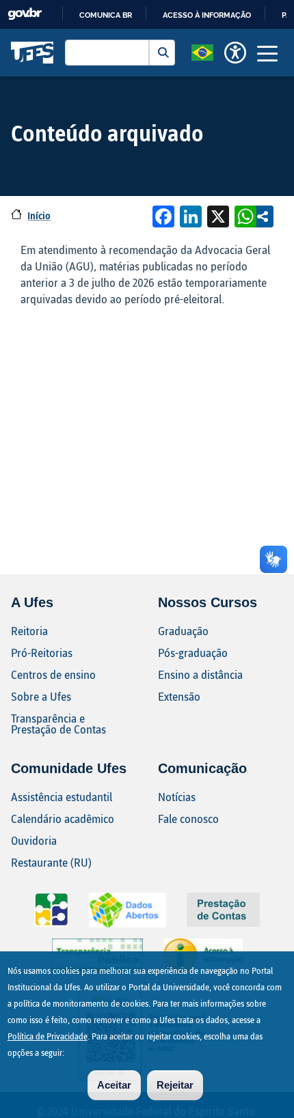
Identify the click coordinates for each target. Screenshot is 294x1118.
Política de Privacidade (48, 1036)
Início (39, 215)
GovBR (25, 14)
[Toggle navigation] (267, 52)
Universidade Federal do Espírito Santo (32, 53)
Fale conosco (188, 818)
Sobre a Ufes (41, 696)
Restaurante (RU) (51, 862)
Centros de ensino (53, 674)
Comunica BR (105, 15)
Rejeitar (175, 1085)
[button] (202, 51)
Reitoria (29, 631)
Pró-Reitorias (41, 652)
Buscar (162, 53)
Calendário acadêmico (62, 818)
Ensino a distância (200, 674)
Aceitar (114, 1085)
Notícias (177, 796)
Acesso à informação (207, 15)
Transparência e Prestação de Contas (58, 723)
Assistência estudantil (61, 796)
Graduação (183, 631)
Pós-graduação (193, 652)
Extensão (179, 696)
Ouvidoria (34, 840)
